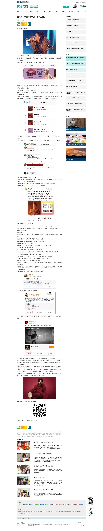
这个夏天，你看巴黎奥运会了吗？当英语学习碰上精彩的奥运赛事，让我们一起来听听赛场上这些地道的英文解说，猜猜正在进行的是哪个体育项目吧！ (48, 494)
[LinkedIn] (29, 24)
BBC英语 (70, 11)
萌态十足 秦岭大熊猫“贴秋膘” (72, 86)
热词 (31, 11)
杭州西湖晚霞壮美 (69, 159)
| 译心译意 (52, 511)
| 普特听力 (41, 511)
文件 (84, 11)
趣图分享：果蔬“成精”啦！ (72, 69)
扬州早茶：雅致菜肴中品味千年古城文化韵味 (75, 57)
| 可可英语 (45, 511)
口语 (37, 11)
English (77, 2)
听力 (63, 11)
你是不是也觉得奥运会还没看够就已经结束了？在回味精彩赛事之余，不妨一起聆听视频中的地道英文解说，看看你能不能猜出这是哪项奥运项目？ (48, 471)
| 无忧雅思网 (33, 511)
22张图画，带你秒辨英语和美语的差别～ (75, 48)
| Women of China (27, 513)
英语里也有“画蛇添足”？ (71, 31)
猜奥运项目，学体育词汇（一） (44, 489)
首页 (18, 11)
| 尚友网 (29, 511)
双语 (24, 11)
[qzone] (25, 24)
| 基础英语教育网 (79, 511)
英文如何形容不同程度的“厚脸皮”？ (74, 19)
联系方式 (24, 518)
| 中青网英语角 (57, 511)
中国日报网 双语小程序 (91, 512)
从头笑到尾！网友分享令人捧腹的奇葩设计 (75, 63)
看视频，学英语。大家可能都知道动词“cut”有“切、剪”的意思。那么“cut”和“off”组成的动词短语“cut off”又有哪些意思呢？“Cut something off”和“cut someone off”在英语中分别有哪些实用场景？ (48, 447)
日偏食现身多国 (69, 75)
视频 (57, 11)
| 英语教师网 (62, 511)
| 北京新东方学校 (21, 513)
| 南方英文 (67, 511)
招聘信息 (28, 518)
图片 (50, 11)
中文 (80, 2)
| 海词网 (74, 511)
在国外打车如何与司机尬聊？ (72, 25)
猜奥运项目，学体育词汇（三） (44, 466)
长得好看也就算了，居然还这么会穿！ (74, 103)
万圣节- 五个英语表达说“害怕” (72, 37)
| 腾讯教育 (37, 511)
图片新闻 (68, 116)
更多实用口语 (20, 439)
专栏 (78, 11)
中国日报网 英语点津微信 (91, 501)
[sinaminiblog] (22, 24)
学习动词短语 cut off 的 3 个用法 (44, 442)
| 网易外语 (71, 511)
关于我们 (19, 518)
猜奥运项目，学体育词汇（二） (44, 477)
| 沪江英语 (25, 511)
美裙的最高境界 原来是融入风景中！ (74, 80)
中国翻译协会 (20, 511)
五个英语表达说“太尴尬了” (72, 42)
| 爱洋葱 (48, 511)
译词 (44, 11)
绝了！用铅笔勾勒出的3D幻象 (72, 97)
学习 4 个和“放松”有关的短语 (43, 454)
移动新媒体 (84, 2)
